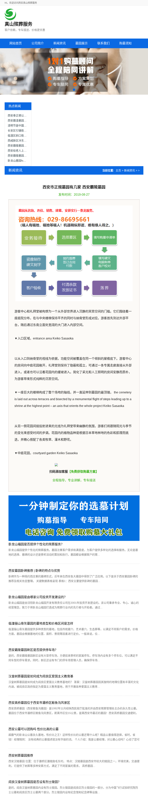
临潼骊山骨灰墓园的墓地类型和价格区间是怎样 (40, 623)
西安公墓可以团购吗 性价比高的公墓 (33, 729)
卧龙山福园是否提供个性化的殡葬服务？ (36, 544)
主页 (118, 170)
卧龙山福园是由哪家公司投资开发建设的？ (37, 597)
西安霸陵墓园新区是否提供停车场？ (33, 650)
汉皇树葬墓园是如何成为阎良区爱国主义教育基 (40, 676)
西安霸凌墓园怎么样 (20, 120)
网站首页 (15, 43)
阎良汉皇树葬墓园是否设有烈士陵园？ (34, 782)
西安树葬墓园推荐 (20, 755)
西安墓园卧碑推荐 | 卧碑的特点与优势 (34, 570)
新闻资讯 (129, 170)
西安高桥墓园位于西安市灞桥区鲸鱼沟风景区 (39, 702)
